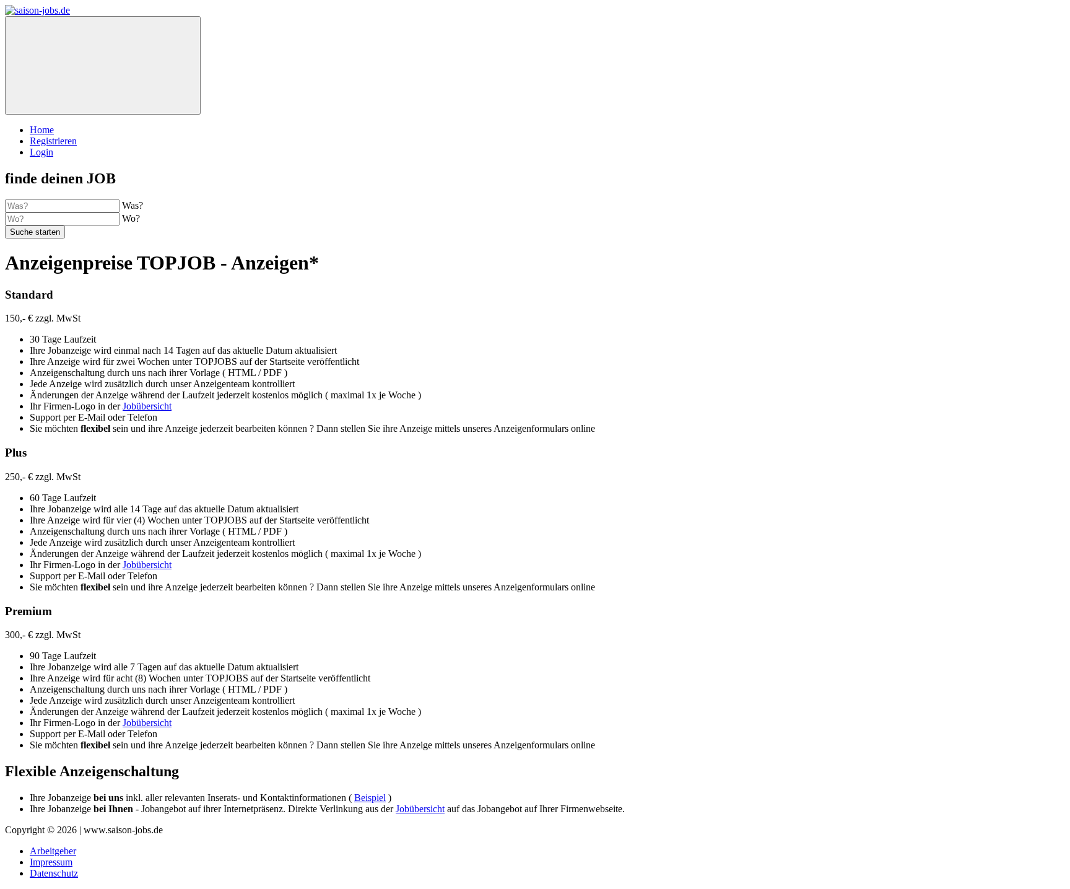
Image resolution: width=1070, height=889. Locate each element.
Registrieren (53, 141)
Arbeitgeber (53, 851)
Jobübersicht (147, 406)
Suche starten (35, 232)
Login (41, 152)
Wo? (131, 218)
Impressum (51, 862)
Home (42, 130)
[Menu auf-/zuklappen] (103, 65)
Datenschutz (54, 873)
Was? (132, 205)
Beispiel (370, 797)
